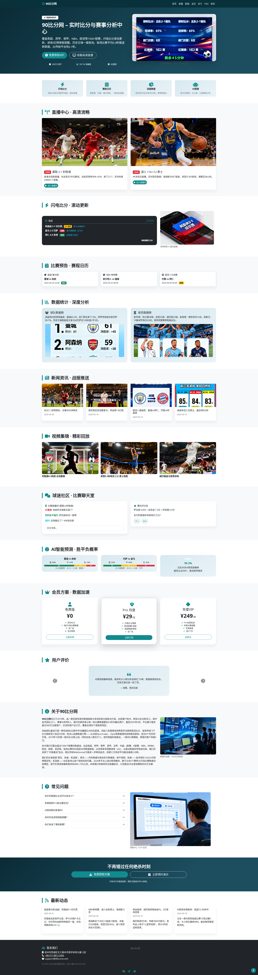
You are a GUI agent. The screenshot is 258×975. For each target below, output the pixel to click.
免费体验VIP (56, 55)
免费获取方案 (101, 874)
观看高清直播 (85, 55)
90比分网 (51, 4)
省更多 (188, 637)
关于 (200, 3)
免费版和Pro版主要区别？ (57, 803)
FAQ (206, 3)
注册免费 (70, 637)
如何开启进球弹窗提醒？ (56, 817)
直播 (181, 3)
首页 (174, 3)
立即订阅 (129, 637)
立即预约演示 (160, 874)
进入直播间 (52, 185)
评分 (137, 521)
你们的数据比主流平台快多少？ (60, 795)
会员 (193, 3)
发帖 (145, 521)
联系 (213, 3)
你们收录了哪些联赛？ (55, 824)
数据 (187, 3)
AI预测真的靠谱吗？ (54, 810)
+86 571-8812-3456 (54, 955)
